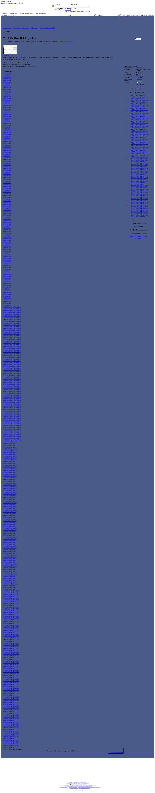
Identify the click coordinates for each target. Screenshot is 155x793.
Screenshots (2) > (8, 55)
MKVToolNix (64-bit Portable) (12, 307)
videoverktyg (34, 28)
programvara (16, 28)
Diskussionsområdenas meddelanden (85, 786)
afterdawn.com (7, 28)
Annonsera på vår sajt (73, 787)
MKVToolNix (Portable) (10, 442)
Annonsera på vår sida (16, 3)
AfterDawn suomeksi (78, 785)
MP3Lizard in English (87, 785)
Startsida (67, 11)
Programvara (73, 11)
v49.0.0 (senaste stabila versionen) (64, 41)
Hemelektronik (80, 11)
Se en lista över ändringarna (140, 233)
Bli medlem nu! (71, 8)
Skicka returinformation (74, 788)
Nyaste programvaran (26, 13)
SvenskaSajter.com (76, 782)
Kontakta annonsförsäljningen (84, 788)
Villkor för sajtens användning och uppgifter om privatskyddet (89, 787)
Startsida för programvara (10, 13)
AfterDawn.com (5, 3)
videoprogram (25, 28)
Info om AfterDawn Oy (64, 787)
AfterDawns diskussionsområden (83, 783)
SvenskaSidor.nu (83, 782)
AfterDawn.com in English (69, 785)
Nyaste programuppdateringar (73, 786)
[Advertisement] (77, 21)
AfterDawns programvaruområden (80, 784)
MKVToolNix (7, 73)
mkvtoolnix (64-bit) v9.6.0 (47, 28)
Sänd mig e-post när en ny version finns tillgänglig (138, 237)
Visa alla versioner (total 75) (138, 92)
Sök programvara (41, 13)
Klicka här (68, 10)
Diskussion (87, 11)
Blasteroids (94, 785)
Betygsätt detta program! (116, 752)
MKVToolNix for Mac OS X (11, 591)
